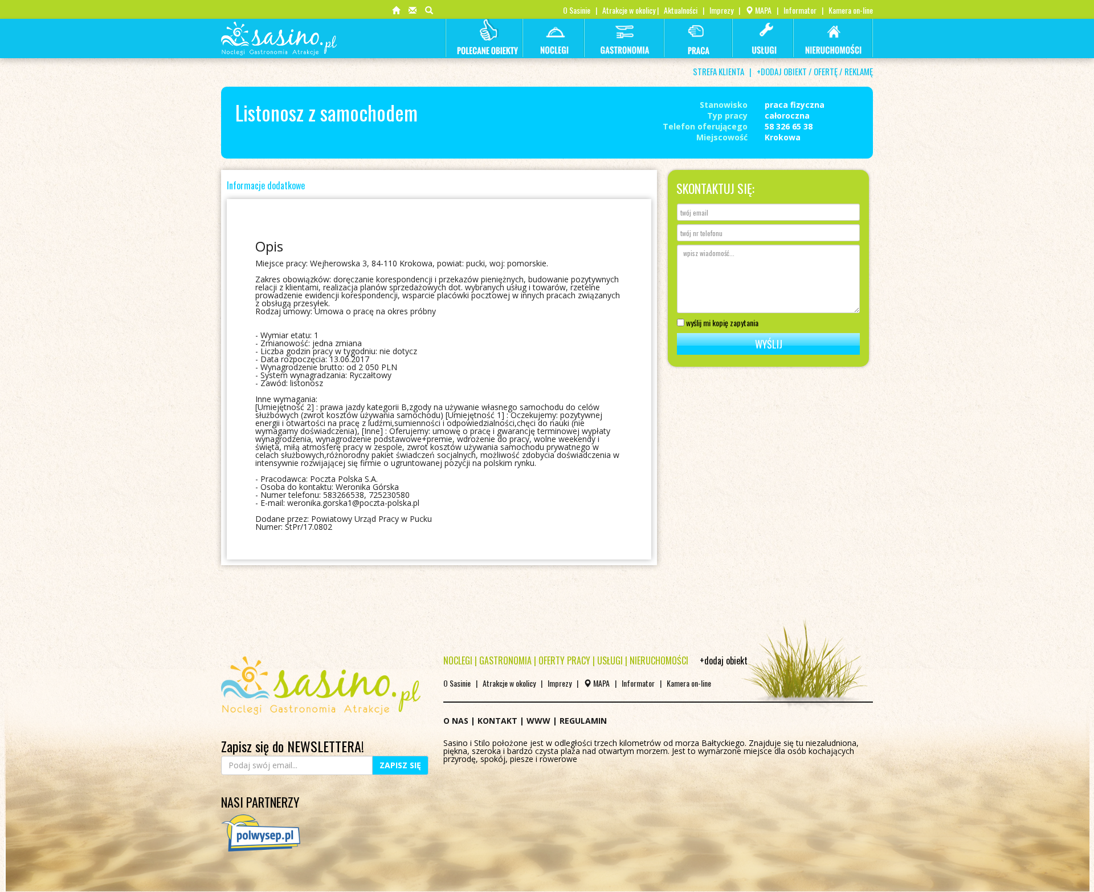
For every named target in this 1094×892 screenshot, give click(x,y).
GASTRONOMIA (505, 660)
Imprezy (721, 10)
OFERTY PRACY (564, 660)
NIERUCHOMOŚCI (659, 660)
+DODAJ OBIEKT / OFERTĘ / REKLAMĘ (815, 71)
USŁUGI (610, 660)
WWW (538, 720)
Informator (800, 10)
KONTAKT (497, 720)
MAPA (762, 10)
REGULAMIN (583, 720)
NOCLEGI (457, 660)
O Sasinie (576, 10)
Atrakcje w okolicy (628, 10)
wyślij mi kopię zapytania (721, 322)
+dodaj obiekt (724, 660)
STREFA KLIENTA (718, 71)
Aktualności (680, 10)
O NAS (455, 720)
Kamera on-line (850, 10)
